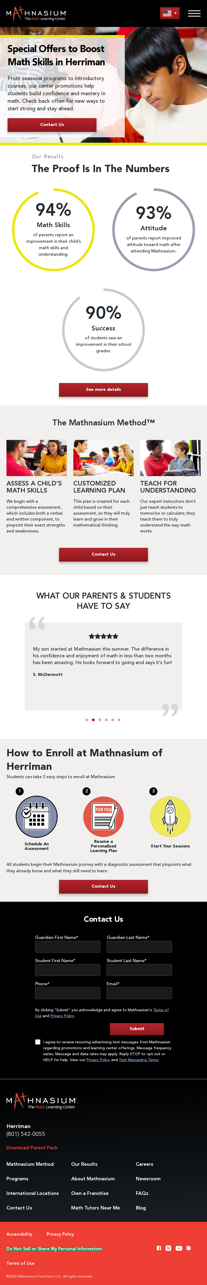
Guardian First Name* (56, 938)
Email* (113, 984)
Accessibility (19, 1234)
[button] (86, 720)
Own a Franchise (90, 1193)
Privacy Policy (62, 1016)
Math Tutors (95, 1208)
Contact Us (19, 1208)
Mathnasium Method (30, 1164)
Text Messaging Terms (138, 1060)
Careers (144, 1164)
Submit (137, 1029)
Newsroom (148, 1179)
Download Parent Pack (31, 1148)
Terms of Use (20, 1264)
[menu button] (170, 13)
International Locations (32, 1193)
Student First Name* (55, 961)
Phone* (42, 984)
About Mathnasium (93, 1179)
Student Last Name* (127, 961)
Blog (141, 1208)
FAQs (142, 1193)
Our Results (84, 1164)
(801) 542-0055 (25, 1134)
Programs (17, 1179)
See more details (103, 390)
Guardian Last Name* (128, 938)
